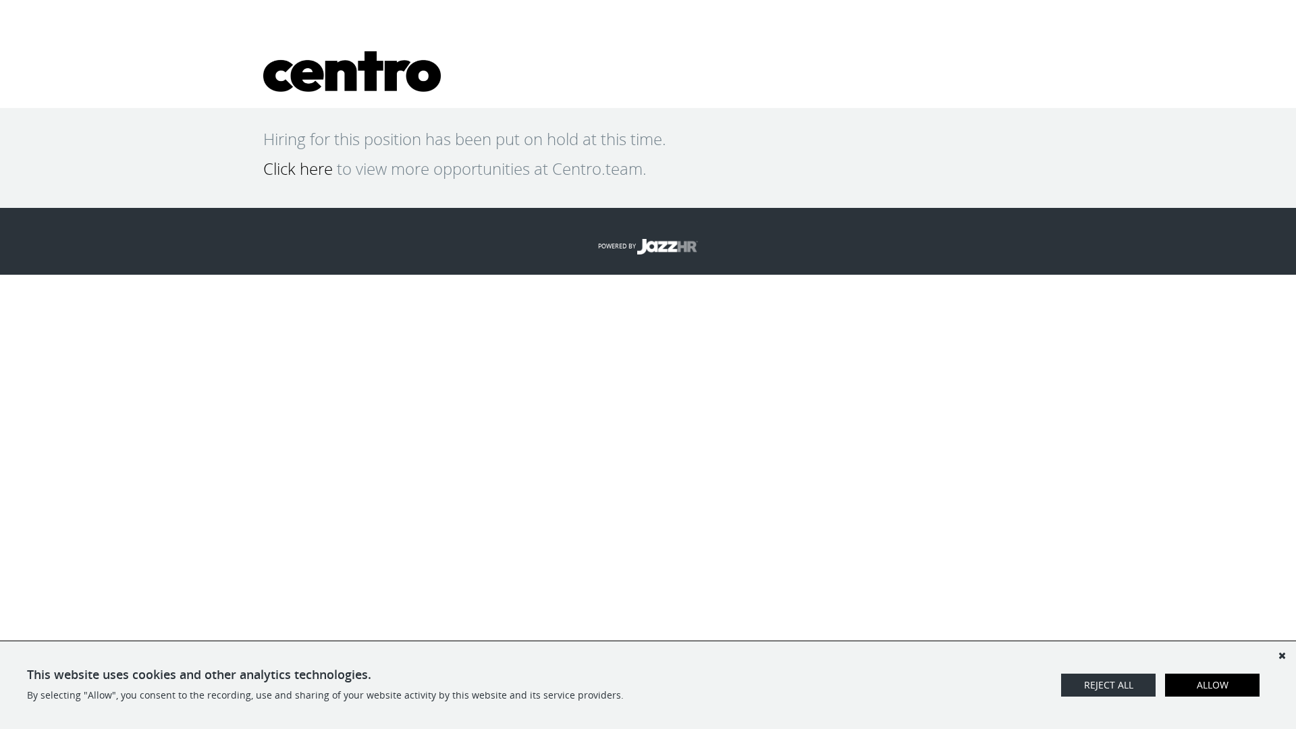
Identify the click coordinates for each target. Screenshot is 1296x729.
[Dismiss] (1281, 655)
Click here (298, 169)
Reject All (1108, 684)
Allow (1212, 684)
